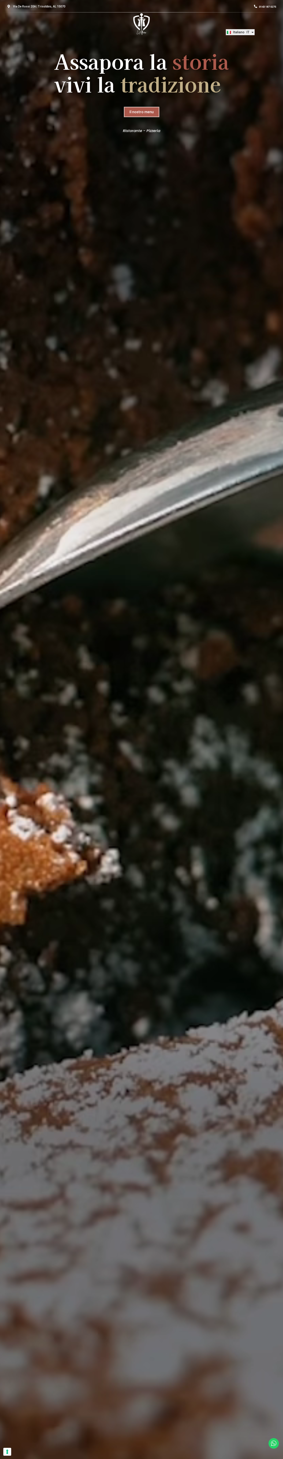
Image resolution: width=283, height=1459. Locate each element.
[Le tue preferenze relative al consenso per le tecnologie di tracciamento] (7, 1452)
